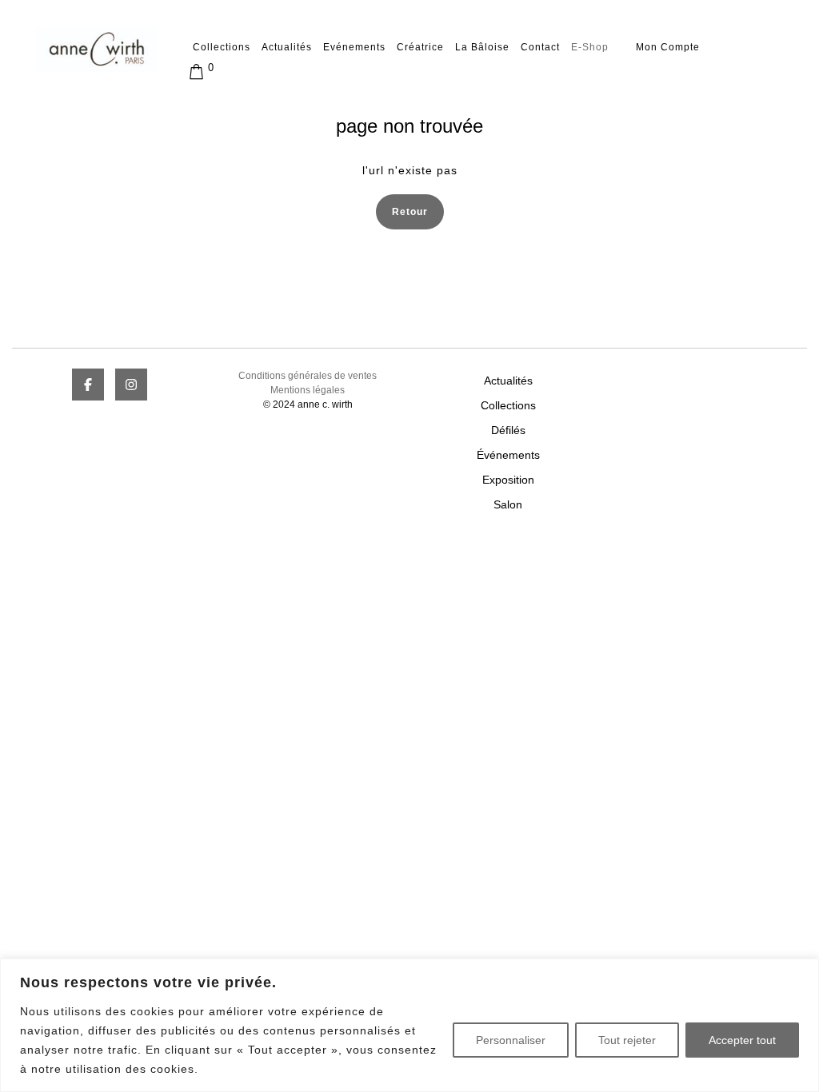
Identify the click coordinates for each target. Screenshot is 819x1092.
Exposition (508, 479)
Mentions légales (307, 390)
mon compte (668, 47)
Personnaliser (510, 1040)
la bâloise (482, 47)
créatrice (420, 47)
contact (540, 47)
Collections (221, 47)
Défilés (508, 430)
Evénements (354, 47)
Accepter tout (742, 1040)
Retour (418, 210)
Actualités (287, 47)
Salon (507, 504)
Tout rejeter (627, 1040)
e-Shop (590, 47)
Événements (508, 454)
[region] (409, 1025)
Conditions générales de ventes (307, 375)
